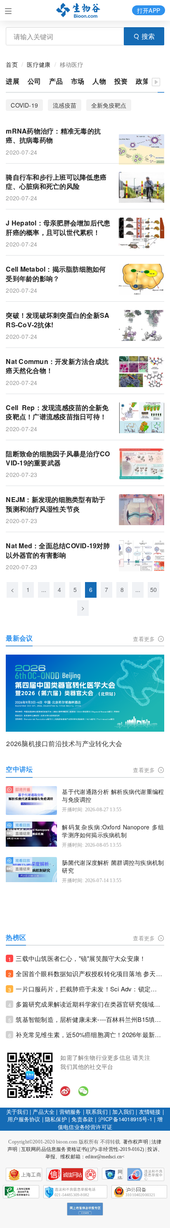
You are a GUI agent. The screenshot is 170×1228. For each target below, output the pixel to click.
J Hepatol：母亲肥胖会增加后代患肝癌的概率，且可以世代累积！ (58, 227)
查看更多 (144, 639)
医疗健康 (38, 64)
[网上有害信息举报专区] (85, 1209)
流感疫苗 (64, 105)
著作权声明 (135, 1142)
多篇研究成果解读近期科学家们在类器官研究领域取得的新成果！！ (90, 1004)
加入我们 (123, 1111)
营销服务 (70, 1111)
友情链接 (150, 1111)
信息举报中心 (21, 1191)
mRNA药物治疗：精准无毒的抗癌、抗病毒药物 (53, 136)
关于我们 (17, 1111)
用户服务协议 (23, 1119)
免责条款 (82, 1119)
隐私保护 (56, 1119)
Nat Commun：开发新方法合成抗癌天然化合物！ (57, 366)
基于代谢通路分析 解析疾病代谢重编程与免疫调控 (113, 796)
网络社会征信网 (120, 1174)
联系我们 (97, 1111)
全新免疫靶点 (108, 105)
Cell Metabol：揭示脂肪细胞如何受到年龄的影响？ (56, 274)
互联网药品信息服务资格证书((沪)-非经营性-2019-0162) (82, 1149)
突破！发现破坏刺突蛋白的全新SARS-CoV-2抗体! (57, 320)
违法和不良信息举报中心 (145, 1174)
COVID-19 (24, 105)
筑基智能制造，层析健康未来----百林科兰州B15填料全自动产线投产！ (90, 1019)
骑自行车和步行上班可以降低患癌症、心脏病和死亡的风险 (56, 182)
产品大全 (43, 1111)
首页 (11, 64)
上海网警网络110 (72, 1174)
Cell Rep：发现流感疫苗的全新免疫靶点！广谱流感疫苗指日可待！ (57, 412)
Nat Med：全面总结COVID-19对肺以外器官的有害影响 (58, 550)
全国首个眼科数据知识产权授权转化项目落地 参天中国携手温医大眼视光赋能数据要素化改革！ (90, 973)
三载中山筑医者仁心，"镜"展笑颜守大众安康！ (81, 958)
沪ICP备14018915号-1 (125, 1119)
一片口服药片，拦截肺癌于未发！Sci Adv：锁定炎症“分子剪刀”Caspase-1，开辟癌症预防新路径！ (90, 988)
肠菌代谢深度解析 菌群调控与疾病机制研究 (113, 867)
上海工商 (31, 1175)
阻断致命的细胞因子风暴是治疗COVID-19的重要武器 (58, 458)
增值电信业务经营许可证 (110, 1123)
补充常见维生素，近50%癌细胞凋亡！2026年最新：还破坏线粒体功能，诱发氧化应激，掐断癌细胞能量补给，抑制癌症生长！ (90, 1034)
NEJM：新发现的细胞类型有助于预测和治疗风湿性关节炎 (55, 504)
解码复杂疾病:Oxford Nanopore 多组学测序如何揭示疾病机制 (113, 831)
